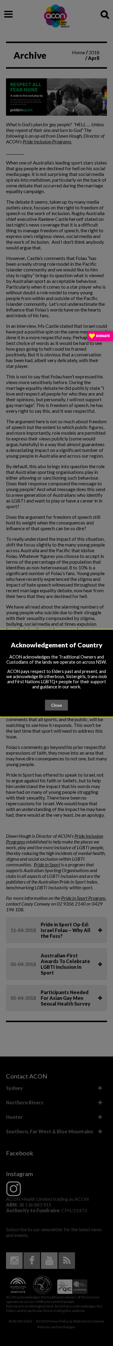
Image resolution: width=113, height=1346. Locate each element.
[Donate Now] (100, 336)
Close (56, 705)
